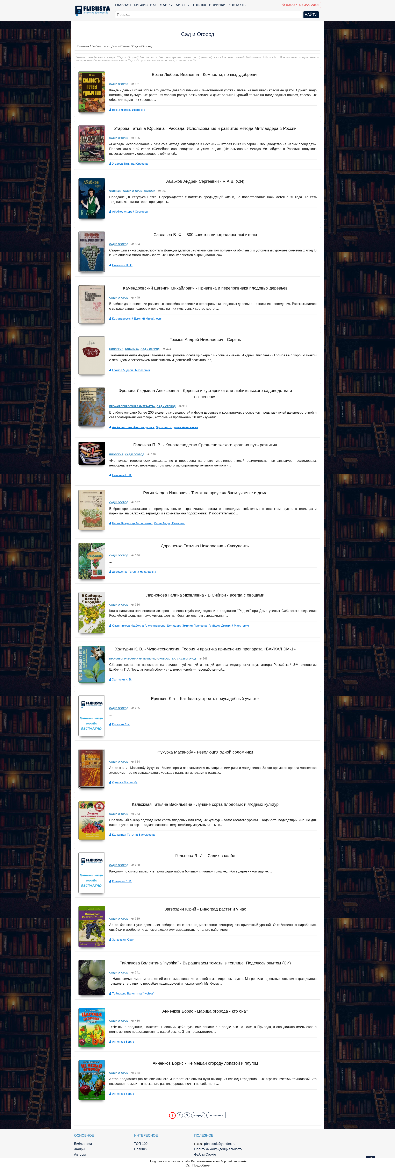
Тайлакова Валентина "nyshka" (133, 993)
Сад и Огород (118, 84)
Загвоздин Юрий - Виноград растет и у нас (205, 909)
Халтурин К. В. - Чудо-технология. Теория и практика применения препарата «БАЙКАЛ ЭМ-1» (205, 649)
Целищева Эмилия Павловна (187, 625)
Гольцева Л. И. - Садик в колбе (205, 855)
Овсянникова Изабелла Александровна (138, 625)
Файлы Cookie (205, 1154)
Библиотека (145, 5)
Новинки (217, 5)
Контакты (237, 5)
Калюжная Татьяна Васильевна (133, 834)
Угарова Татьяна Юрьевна (130, 163)
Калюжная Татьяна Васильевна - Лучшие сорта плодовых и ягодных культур (205, 804)
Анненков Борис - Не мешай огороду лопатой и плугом (205, 1063)
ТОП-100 (199, 5)
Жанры (166, 5)
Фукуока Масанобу (124, 782)
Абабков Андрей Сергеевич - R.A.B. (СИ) (205, 181)
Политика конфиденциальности (218, 1149)
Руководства (166, 658)
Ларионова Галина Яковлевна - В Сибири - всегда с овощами (205, 595)
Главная (123, 5)
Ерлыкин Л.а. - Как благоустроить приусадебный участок (205, 698)
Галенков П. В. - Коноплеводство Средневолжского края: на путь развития (205, 445)
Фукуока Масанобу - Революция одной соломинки (205, 752)
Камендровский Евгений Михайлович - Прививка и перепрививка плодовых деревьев (205, 288)
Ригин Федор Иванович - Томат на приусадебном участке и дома (205, 493)
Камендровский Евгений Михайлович (137, 318)
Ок (187, 1165)
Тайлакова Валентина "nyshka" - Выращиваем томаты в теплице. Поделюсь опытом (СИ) (205, 963)
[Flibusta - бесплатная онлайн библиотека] (91, 10)
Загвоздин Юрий (123, 939)
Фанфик (149, 191)
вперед (198, 1115)
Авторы (182, 5)
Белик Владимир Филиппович (132, 523)
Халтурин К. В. (122, 679)
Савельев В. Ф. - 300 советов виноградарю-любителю (205, 234)
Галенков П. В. (122, 475)
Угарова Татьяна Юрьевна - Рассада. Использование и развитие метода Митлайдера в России (205, 128)
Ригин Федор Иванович (169, 523)
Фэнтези (115, 191)
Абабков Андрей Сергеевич (130, 211)
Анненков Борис (123, 1041)
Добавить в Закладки (302, 4)
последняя (216, 1115)
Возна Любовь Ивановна (128, 109)
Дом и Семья (120, 46)
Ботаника (132, 349)
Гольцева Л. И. (122, 881)
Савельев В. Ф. (122, 265)
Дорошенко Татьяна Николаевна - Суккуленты (205, 546)
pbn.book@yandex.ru (219, 1144)
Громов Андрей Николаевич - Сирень (205, 339)
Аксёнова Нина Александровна (133, 427)
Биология (116, 349)
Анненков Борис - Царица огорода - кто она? (205, 1011)
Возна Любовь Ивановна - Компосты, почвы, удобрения (205, 74)
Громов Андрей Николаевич (131, 370)
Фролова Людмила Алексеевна (177, 427)
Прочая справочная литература (132, 406)
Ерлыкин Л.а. (121, 724)
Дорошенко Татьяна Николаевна (134, 571)
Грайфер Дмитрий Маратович (228, 625)
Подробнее (201, 1165)
